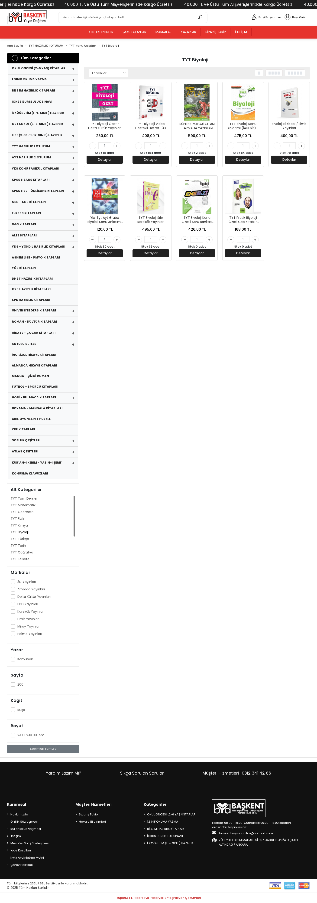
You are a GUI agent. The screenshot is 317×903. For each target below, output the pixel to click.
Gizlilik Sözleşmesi (24, 821)
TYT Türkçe (20, 539)
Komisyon (25, 659)
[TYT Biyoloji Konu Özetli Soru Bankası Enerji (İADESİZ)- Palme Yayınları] (197, 196)
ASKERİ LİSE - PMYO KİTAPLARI (36, 257)
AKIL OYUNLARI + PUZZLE (31, 419)
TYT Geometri (22, 512)
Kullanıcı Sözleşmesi (25, 829)
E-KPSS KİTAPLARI (26, 213)
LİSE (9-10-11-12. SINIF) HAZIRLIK (37, 135)
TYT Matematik (23, 505)
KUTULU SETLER (24, 344)
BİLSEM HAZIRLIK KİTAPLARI (33, 90)
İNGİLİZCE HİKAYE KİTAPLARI (34, 355)
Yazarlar (188, 31)
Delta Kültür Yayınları (34, 596)
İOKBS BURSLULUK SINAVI (32, 101)
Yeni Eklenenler (101, 31)
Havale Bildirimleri (92, 821)
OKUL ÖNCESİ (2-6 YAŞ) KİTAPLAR (38, 68)
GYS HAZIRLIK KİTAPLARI (31, 289)
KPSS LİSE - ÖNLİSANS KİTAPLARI (38, 191)
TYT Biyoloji (20, 532)
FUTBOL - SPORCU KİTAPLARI (35, 386)
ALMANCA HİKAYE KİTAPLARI (34, 365)
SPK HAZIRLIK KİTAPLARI (31, 300)
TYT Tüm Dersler (24, 498)
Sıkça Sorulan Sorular (142, 773)
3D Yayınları (26, 581)
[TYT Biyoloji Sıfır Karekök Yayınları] (151, 196)
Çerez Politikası (21, 865)
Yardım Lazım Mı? (63, 773)
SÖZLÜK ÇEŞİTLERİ (26, 440)
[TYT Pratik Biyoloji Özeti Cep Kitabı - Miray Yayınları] (243, 196)
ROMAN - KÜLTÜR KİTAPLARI (34, 321)
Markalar (163, 31)
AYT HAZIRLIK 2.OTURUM (31, 157)
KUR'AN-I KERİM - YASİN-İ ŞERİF (37, 462)
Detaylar (105, 159)
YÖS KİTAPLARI (24, 268)
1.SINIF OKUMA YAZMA (29, 79)
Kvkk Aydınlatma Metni (27, 857)
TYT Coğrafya (22, 552)
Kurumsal (16, 804)
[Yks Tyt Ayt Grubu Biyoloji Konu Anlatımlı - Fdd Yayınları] (105, 196)
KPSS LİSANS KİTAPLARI (30, 179)
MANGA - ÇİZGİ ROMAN (30, 376)
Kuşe (21, 709)
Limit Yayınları (28, 619)
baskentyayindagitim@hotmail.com (245, 833)
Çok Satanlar (134, 31)
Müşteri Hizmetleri (237, 773)
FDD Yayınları (27, 604)
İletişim (241, 31)
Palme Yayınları (29, 633)
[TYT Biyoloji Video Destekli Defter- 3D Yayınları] (151, 102)
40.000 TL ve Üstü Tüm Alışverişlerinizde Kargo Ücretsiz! (119, 4)
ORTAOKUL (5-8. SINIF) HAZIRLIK (37, 124)
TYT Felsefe (20, 559)
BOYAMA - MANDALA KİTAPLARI (37, 408)
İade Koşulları (20, 850)
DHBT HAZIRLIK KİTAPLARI (32, 278)
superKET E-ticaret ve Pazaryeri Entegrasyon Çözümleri (158, 898)
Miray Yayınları (28, 626)
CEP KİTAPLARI (23, 429)
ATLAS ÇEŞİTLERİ (25, 451)
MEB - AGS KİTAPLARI (29, 202)
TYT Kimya (19, 525)
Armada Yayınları (31, 589)
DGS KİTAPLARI (24, 224)
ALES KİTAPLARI (24, 235)
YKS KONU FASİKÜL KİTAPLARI (35, 168)
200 (20, 684)
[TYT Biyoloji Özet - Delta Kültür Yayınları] (105, 102)
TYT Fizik (17, 518)
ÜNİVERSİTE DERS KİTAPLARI (34, 310)
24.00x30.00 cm (30, 735)
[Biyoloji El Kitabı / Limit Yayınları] (289, 102)
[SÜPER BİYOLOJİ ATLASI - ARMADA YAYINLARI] (197, 102)
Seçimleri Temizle (43, 748)
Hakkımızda (19, 814)
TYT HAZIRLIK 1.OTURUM (31, 146)
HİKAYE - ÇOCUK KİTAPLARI (33, 332)
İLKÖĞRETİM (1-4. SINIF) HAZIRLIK (38, 113)
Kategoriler (155, 804)
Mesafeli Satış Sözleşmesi (29, 843)
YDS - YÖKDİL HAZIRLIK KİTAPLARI (38, 246)
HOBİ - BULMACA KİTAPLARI (34, 397)
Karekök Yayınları (30, 611)
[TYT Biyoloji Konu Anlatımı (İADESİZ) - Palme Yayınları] (243, 102)
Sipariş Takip (215, 31)
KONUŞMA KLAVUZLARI (30, 473)
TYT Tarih (18, 545)
